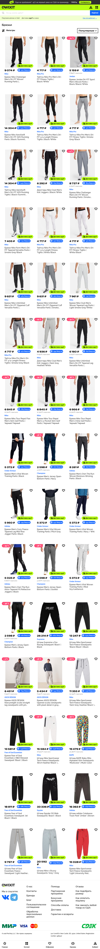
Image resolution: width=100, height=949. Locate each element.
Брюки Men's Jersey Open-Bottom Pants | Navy (49, 477)
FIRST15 (74, 2)
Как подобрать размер (83, 892)
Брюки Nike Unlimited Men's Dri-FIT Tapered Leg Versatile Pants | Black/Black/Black (81, 363)
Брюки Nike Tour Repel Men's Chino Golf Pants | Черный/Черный (80, 420)
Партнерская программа (58, 892)
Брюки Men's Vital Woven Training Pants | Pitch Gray (49, 530)
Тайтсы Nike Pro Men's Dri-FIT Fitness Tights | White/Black (81, 250)
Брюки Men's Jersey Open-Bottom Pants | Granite (49, 588)
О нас (29, 886)
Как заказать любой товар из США (86, 906)
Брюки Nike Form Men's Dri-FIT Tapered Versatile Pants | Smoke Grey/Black (17, 250)
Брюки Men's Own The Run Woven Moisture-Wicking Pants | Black (81, 476)
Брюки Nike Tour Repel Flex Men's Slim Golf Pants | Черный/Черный (17, 420)
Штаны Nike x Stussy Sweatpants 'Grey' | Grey (48, 872)
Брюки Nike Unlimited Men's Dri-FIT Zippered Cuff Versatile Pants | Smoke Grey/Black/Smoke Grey (49, 305)
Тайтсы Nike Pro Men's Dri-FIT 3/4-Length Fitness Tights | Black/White (49, 137)
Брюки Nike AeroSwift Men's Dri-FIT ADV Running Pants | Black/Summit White (17, 137)
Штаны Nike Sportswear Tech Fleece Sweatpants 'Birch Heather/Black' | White (48, 760)
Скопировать (85, 2)
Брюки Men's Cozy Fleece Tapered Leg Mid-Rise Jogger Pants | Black (16, 531)
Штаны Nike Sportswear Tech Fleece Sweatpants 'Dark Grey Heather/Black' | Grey (81, 702)
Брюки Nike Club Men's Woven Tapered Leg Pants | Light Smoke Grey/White (81, 305)
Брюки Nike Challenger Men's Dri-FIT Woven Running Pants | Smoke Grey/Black (80, 194)
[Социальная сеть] (5, 897)
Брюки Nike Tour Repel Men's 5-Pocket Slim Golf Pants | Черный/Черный (48, 420)
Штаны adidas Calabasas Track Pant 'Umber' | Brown (81, 814)
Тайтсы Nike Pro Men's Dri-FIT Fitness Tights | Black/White (49, 79)
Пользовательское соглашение (36, 905)
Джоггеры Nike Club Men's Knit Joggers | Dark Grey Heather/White (49, 363)
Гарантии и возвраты (62, 914)
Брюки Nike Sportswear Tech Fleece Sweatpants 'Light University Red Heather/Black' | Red (80, 870)
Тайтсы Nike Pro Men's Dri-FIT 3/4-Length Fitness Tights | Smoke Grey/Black (17, 360)
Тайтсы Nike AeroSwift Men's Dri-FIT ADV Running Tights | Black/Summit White (17, 192)
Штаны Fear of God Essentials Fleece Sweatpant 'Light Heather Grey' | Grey (16, 870)
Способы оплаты (60, 905)
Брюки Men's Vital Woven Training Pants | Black (16, 475)
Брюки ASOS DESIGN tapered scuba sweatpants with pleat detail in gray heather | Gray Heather (49, 702)
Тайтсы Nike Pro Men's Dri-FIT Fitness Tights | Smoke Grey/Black (81, 137)
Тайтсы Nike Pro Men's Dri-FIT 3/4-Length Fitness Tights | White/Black (49, 250)
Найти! (95, 13)
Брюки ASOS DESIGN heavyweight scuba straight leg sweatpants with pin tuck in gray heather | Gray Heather (17, 702)
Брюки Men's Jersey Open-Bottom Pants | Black (17, 646)
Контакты (31, 891)
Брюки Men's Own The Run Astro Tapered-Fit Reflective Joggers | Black (17, 589)
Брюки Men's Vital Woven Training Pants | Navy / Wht (82, 530)
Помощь (55, 886)
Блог (28, 900)
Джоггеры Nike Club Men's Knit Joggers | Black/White (49, 191)
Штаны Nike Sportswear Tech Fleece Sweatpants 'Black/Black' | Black (80, 644)
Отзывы (80, 886)
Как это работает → (90, 18)
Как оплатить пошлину (83, 899)
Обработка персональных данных (34, 914)
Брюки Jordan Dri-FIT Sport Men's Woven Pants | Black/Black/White (82, 81)
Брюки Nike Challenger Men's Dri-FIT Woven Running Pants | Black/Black (15, 79)
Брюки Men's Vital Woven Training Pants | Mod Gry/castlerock (81, 586)
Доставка (56, 909)
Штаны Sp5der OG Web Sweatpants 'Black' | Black (49, 814)
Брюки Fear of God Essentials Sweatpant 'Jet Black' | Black (16, 815)
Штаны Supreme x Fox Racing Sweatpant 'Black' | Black (49, 644)
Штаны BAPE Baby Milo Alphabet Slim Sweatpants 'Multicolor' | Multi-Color (81, 760)
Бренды (30, 895)
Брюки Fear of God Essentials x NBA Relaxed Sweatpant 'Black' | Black (16, 757)
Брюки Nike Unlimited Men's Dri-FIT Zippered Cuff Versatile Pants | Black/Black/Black (17, 305)
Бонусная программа (57, 899)
